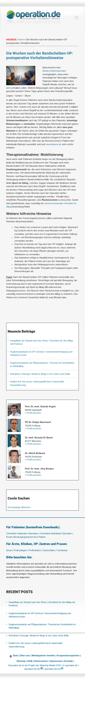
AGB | (30, 661)
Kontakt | (69, 661)
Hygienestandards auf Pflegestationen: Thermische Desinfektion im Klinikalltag (42, 626)
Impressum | (56, 661)
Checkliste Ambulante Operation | (56, 533)
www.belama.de (53, 144)
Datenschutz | (41, 661)
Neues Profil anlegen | (17, 550)
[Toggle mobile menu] (76, 17)
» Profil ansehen (33, 413)
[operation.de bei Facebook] (42, 669)
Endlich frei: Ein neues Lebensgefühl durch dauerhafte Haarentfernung (36, 645)
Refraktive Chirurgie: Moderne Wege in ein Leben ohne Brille (40, 374)
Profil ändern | (35, 550)
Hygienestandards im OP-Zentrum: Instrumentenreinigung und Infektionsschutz (40, 615)
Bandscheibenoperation (54, 71)
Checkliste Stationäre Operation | (22, 533)
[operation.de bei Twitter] (62, 669)
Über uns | (25, 655)
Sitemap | (22, 661)
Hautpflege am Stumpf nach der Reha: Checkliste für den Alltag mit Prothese (42, 604)
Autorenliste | (49, 550)
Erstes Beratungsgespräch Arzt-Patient (25, 537)
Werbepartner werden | (44, 655)
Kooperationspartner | (69, 655)
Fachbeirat (62, 550)
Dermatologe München (19, 507)
